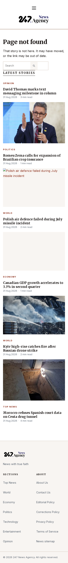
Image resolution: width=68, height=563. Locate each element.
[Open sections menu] (34, 8)
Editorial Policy (45, 502)
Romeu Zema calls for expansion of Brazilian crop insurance (31, 158)
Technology (10, 521)
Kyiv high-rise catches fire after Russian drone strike (29, 349)
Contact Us (43, 492)
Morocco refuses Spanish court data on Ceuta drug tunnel (32, 415)
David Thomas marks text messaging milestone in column (29, 91)
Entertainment (12, 531)
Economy (9, 276)
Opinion (8, 83)
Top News (10, 406)
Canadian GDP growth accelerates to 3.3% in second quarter (33, 285)
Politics (9, 149)
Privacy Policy (45, 521)
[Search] (34, 66)
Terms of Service (47, 531)
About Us (42, 482)
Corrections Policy (48, 512)
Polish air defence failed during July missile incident (32, 221)
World (8, 213)
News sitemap (45, 541)
